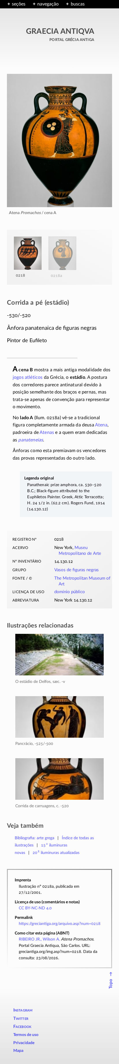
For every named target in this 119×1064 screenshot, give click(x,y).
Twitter (20, 1018)
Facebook (22, 1026)
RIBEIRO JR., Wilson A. (39, 939)
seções (18, 4)
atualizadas (56, 853)
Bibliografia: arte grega (34, 838)
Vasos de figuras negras (76, 570)
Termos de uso (25, 1035)
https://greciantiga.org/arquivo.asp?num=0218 (60, 923)
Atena (101, 425)
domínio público (69, 592)
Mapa (18, 1051)
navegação (48, 4)
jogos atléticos (27, 377)
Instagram (23, 1010)
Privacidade (23, 1043)
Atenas (47, 432)
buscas (77, 4)
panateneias (30, 440)
